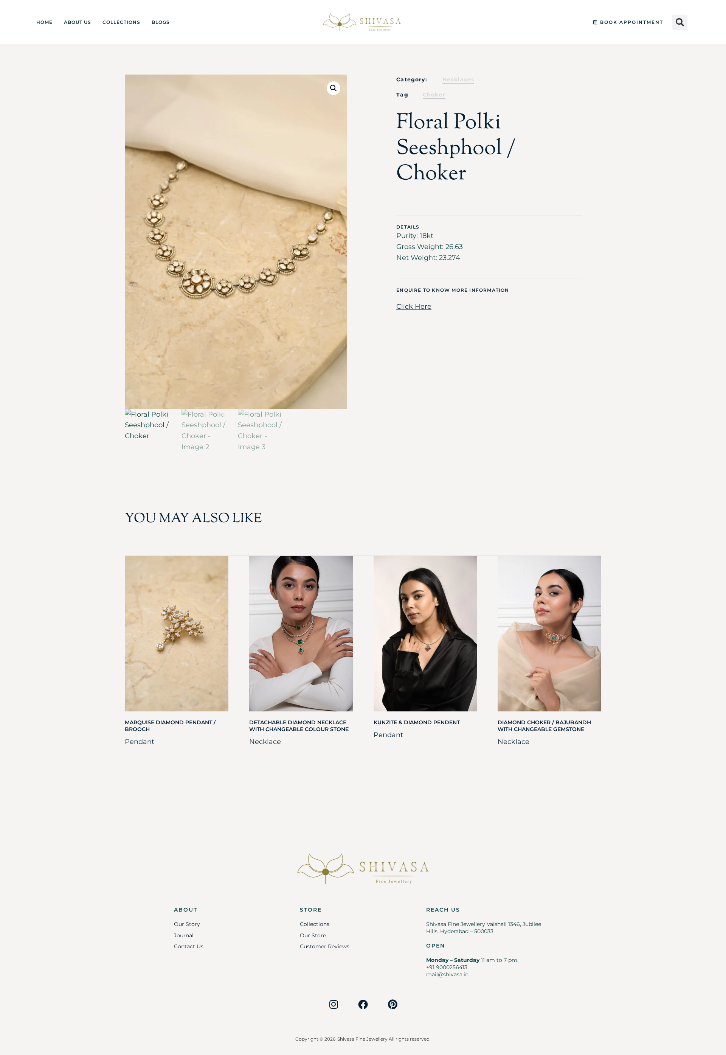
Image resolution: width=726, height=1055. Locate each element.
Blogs (161, 22)
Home (44, 22)
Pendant (139, 742)
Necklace (265, 742)
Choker (434, 94)
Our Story (187, 924)
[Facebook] (363, 1004)
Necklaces (458, 79)
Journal (184, 935)
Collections (121, 22)
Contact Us (188, 946)
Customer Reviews (324, 946)
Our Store (313, 935)
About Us (77, 22)
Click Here (413, 306)
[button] (679, 22)
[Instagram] (333, 1004)
